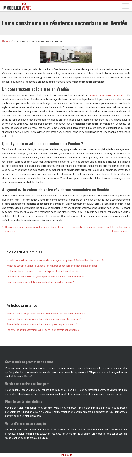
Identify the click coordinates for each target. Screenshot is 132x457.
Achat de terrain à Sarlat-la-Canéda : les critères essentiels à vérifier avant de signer (52, 265)
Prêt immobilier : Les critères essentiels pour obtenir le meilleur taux (43, 271)
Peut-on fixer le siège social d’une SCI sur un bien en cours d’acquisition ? (46, 313)
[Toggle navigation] (125, 6)
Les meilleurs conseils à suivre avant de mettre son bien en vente (99, 229)
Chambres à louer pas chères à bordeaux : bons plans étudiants (34, 229)
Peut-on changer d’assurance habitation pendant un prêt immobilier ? (44, 319)
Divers (9, 41)
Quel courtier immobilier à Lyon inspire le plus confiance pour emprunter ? (46, 276)
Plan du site (66, 455)
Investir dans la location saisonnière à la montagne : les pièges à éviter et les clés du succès (55, 260)
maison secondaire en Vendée (107, 95)
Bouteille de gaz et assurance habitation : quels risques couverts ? (42, 324)
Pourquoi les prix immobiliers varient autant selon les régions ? (40, 282)
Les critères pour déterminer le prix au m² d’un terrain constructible (43, 330)
